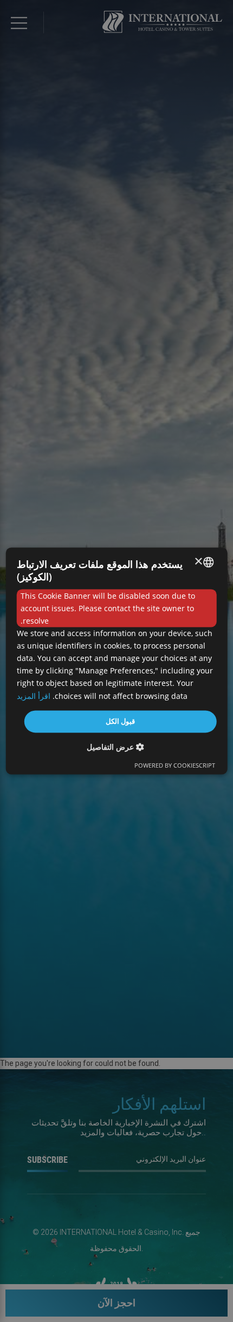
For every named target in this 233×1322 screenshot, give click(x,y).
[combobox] (208, 562)
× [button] (199, 562)
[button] (117, 747)
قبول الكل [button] (120, 721)
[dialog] (117, 660)
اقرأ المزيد (33, 696)
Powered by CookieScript (174, 766)
